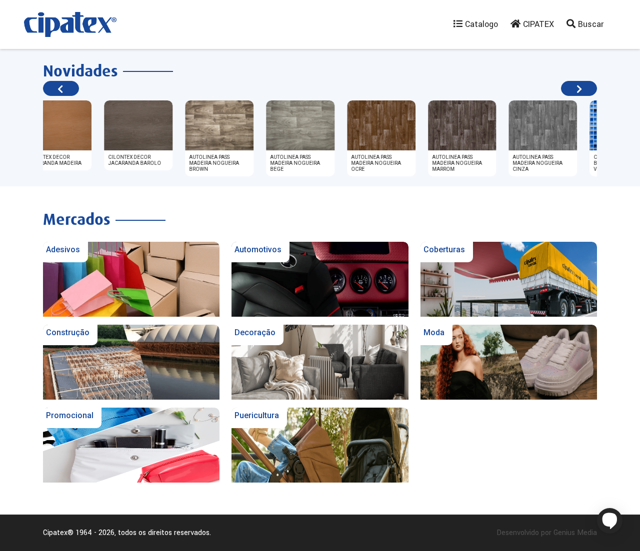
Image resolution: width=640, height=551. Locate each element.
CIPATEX (537, 24)
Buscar (590, 24)
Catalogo (480, 24)
